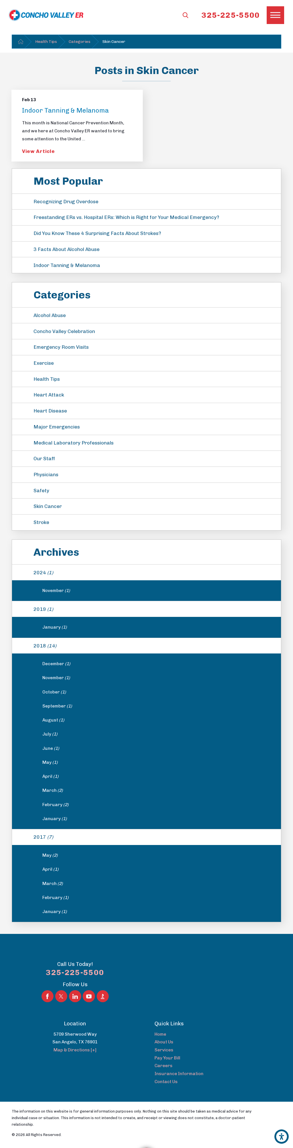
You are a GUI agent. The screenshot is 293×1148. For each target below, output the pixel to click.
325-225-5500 (230, 15)
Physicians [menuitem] (45, 474)
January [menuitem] (54, 627)
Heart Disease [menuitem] (50, 411)
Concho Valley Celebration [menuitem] (64, 331)
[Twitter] (61, 996)
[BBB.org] (103, 996)
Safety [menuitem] (41, 490)
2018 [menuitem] (44, 646)
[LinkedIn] (75, 996)
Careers (164, 1065)
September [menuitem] (57, 706)
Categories (79, 41)
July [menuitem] (50, 734)
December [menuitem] (56, 663)
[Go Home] (20, 42)
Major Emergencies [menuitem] (56, 427)
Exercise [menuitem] (43, 363)
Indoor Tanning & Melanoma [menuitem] (66, 265)
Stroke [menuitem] (41, 522)
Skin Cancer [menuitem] (47, 506)
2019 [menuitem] (43, 609)
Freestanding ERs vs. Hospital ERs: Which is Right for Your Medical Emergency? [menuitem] (126, 217)
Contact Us (166, 1081)
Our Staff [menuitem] (44, 458)
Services (164, 1050)
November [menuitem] (56, 590)
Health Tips (46, 41)
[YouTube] (89, 996)
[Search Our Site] (186, 15)
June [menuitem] (50, 748)
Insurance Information (179, 1073)
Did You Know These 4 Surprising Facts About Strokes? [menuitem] (97, 233)
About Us (164, 1042)
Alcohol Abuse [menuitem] (49, 315)
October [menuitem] (54, 692)
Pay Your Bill (167, 1058)
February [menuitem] (55, 804)
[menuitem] (218, 1035)
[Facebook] (47, 996)
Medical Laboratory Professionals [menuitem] (73, 443)
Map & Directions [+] (75, 1050)
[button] (281, 1136)
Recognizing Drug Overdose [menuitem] (65, 201)
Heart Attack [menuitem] (48, 395)
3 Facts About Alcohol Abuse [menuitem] (66, 249)
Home (160, 1034)
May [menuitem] (50, 762)
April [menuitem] (50, 776)
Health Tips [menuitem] (46, 379)
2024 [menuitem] (43, 572)
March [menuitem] (52, 790)
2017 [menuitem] (43, 837)
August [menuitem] (53, 720)
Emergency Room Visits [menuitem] (61, 347)
